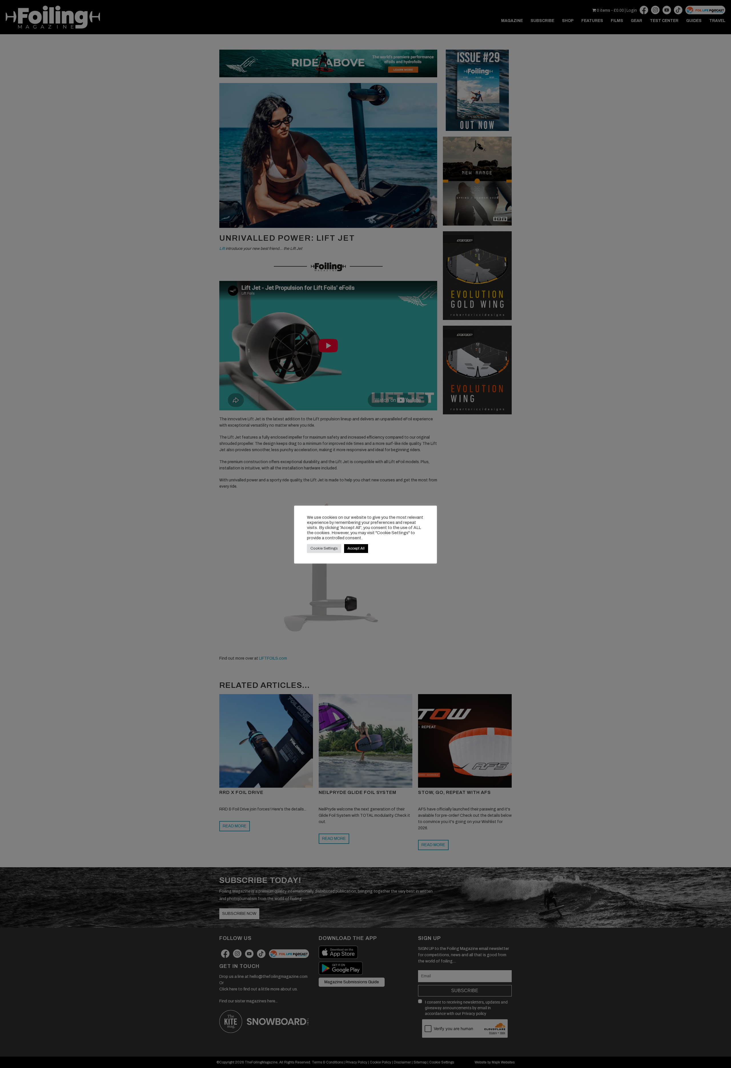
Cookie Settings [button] (324, 548)
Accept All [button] (356, 548)
